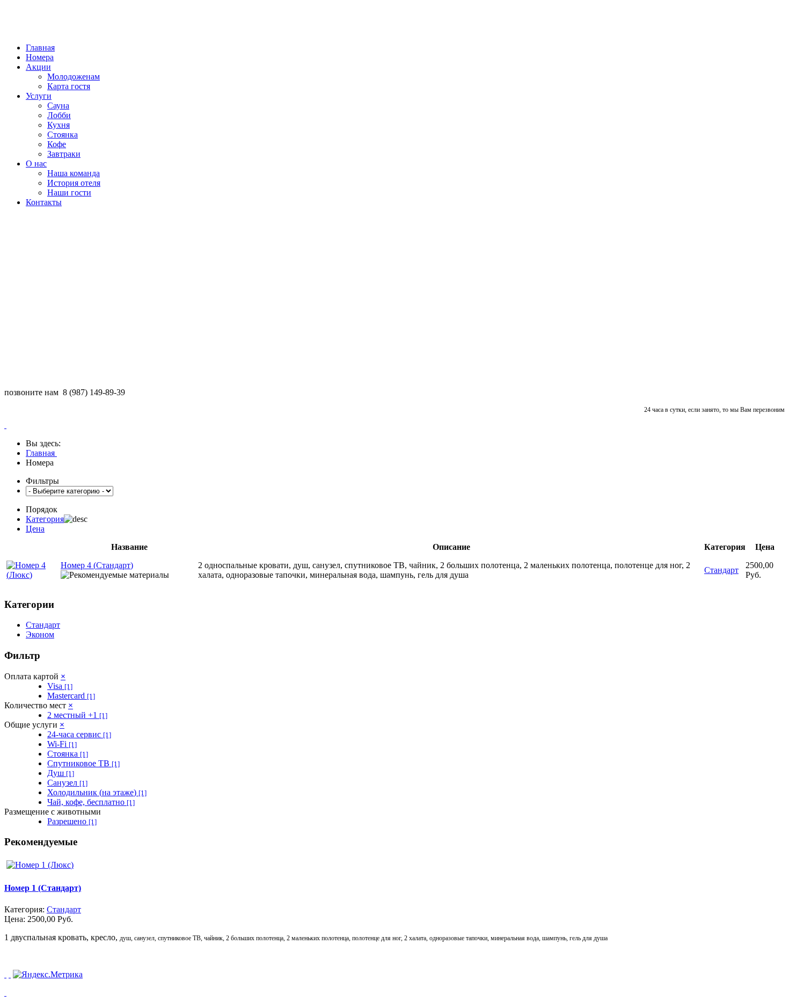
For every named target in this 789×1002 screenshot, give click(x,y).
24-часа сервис (79, 734)
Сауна (58, 105)
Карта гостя (68, 86)
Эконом (40, 634)
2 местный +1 (77, 715)
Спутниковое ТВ (83, 763)
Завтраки (64, 153)
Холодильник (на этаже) (97, 792)
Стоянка (62, 134)
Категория (45, 519)
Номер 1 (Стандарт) (42, 887)
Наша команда (73, 173)
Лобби (59, 115)
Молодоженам (73, 76)
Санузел (67, 782)
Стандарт (43, 624)
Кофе (56, 144)
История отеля (73, 182)
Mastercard (71, 695)
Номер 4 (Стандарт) (97, 565)
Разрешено (72, 821)
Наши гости (69, 192)
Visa (59, 686)
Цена (35, 528)
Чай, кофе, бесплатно (91, 802)
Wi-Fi (62, 744)
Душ (60, 773)
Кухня (58, 124)
